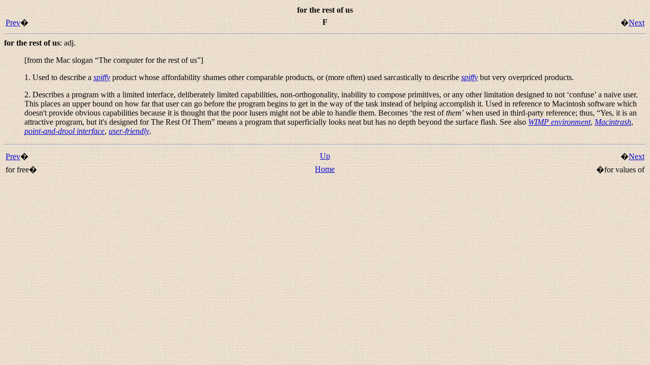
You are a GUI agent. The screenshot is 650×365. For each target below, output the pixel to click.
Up (325, 156)
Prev (13, 22)
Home (325, 169)
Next (636, 22)
